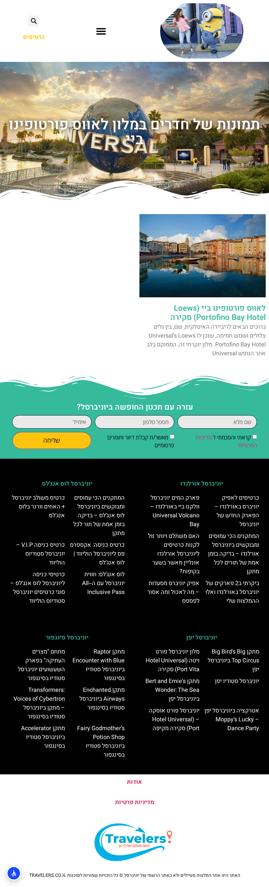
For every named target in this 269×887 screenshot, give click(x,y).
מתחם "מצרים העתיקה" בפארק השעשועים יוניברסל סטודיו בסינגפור (41, 665)
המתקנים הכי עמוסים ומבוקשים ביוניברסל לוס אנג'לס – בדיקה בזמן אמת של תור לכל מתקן (99, 515)
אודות (134, 782)
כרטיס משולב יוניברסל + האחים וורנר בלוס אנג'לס (38, 506)
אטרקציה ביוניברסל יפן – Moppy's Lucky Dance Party (231, 719)
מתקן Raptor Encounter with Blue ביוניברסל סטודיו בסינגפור (98, 665)
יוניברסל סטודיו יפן (237, 681)
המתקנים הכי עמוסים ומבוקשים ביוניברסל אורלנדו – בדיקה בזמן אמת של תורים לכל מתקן (233, 554)
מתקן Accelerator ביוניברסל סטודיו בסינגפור (43, 737)
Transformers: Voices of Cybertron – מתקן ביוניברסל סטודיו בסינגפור (39, 703)
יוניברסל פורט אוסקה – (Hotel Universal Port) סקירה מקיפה (174, 719)
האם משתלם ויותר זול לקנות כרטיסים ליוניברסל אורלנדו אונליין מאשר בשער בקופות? (173, 554)
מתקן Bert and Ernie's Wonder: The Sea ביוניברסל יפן (172, 690)
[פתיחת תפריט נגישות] (14, 873)
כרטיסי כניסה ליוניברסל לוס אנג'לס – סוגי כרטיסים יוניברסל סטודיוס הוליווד (37, 587)
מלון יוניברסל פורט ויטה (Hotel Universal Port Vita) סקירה (172, 660)
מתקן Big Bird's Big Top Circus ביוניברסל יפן (233, 660)
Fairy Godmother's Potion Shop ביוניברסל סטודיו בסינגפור (101, 741)
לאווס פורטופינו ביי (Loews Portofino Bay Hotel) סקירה (218, 313)
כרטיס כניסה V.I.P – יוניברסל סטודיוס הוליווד (40, 554)
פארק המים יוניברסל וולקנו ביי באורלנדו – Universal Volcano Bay (174, 511)
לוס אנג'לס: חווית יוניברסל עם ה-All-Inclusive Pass (103, 583)
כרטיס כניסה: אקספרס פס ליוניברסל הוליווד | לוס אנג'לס (97, 554)
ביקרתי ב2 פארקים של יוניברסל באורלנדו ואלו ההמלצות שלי (232, 592)
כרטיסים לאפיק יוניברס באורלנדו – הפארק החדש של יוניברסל (237, 511)
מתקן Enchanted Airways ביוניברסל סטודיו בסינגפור (102, 699)
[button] (101, 31)
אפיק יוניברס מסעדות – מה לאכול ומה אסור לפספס (173, 592)
